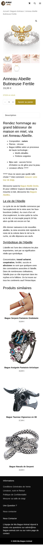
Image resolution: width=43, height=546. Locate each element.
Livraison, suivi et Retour (14, 491)
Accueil (6, 11)
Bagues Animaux (17, 11)
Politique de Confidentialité (14, 495)
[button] (34, 3)
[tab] (21, 115)
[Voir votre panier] (29, 3)
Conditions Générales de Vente (17, 487)
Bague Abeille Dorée (29, 186)
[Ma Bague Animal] (6, 3)
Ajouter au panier (25, 102)
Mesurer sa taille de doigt (14, 498)
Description (10, 115)
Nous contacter (9, 511)
